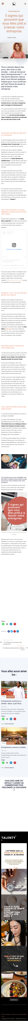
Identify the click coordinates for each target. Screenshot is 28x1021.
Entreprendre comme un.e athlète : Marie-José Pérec (14, 703)
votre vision (9, 329)
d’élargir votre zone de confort (14, 280)
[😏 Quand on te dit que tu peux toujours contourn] (14, 933)
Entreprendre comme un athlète (14, 748)
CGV (3, 1016)
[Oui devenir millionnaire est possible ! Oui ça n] (14, 984)
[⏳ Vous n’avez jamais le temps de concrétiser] (14, 907)
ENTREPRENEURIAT (14, 11)
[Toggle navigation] (22, 3)
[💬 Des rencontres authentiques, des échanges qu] (14, 958)
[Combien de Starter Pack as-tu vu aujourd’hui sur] (14, 856)
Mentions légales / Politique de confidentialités (13, 1014)
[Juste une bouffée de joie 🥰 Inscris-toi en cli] (14, 881)
